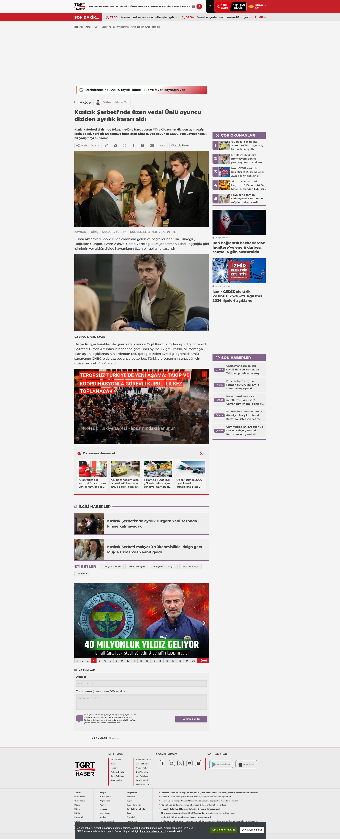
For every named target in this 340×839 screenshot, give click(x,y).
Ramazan (131, 797)
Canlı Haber (79, 801)
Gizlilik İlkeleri (142, 764)
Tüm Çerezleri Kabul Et (224, 829)
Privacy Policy (142, 768)
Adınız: (81, 676)
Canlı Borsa (79, 797)
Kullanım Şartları (143, 760)
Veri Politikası (142, 776)
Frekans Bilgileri (117, 772)
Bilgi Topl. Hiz (142, 772)
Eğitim (77, 813)
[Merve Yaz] (98, 102)
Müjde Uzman (165, 244)
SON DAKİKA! (87, 17)
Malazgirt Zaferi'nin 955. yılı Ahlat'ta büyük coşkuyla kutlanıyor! (190, 809)
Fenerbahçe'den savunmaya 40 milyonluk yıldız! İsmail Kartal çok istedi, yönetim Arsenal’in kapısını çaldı (148, 17)
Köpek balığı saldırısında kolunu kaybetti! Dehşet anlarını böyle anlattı (193, 805)
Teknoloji (131, 817)
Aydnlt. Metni (142, 780)
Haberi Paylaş (90, 145)
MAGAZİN (165, 6)
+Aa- (163, 145)
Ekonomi (78, 817)
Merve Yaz (122, 102)
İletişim (113, 768)
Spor (129, 813)
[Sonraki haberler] (201, 453)
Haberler (78, 27)
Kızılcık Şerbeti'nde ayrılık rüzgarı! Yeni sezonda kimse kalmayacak (152, 523)
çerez (135, 828)
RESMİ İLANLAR (181, 6)
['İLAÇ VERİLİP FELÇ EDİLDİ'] (141, 620)
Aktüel (89, 27)
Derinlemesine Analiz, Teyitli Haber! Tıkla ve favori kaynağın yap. (135, 90)
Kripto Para (105, 801)
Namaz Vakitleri (107, 821)
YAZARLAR (95, 6)
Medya (103, 817)
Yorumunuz (101, 691)
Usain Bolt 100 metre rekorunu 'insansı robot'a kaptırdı (186, 817)
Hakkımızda (115, 760)
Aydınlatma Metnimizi (152, 831)
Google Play (223, 764)
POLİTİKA (143, 6)
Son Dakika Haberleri (136, 809)
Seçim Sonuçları (134, 805)
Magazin (103, 809)
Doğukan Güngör (88, 244)
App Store (248, 764)
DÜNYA (132, 6)
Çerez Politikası (117, 776)
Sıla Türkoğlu (183, 239)
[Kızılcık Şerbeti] (89, 523)
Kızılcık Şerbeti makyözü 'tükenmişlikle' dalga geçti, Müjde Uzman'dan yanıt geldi (155, 549)
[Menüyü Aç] (193, 6)
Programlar (132, 793)
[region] (170, 830)
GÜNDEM (108, 6)
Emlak (77, 821)
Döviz (77, 805)
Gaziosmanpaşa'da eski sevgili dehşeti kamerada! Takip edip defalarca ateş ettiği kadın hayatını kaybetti (243, 369)
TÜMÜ (259, 17)
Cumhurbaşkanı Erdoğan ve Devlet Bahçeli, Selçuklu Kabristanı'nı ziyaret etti (225, 17)
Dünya (77, 809)
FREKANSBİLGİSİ (239, 6)
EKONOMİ (121, 6)
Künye (113, 764)
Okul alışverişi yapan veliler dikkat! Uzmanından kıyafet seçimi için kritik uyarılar (198, 813)
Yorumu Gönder (191, 719)
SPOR (154, 6)
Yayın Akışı (132, 821)
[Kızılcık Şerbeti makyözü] (89, 549)
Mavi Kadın (105, 813)
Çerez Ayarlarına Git (252, 829)
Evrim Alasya (114, 244)
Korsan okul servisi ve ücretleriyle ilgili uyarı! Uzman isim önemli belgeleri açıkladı (245, 400)
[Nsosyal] (142, 145)
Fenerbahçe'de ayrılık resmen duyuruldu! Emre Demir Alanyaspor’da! (242, 384)
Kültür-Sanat (105, 797)
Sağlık (129, 801)
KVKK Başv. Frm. (143, 784)
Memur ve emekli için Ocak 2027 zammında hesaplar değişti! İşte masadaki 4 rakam (199, 801)
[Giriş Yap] (199, 7)
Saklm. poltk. (116, 780)
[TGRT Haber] (79, 6)
